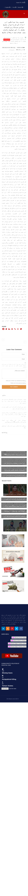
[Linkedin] (9, 329)
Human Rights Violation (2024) (18, 646)
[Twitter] (6, 329)
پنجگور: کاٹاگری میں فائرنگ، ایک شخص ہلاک (14, 426)
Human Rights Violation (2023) (18, 643)
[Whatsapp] (18, 329)
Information (5, 688)
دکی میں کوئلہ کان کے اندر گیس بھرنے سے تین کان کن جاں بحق (14, 407)
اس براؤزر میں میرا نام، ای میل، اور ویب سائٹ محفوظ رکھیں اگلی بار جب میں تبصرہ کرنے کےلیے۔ (14, 366)
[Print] (12, 329)
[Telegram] (20, 329)
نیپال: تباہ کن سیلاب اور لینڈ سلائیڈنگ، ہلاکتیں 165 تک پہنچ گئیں (14, 421)
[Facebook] (3, 329)
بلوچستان (7, 39)
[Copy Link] (15, 329)
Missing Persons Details (20, 637)
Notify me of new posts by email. (17, 383)
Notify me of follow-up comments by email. (15, 380)
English (7, 7)
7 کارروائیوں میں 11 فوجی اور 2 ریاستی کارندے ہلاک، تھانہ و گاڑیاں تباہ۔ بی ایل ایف (14, 414)
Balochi (20, 7)
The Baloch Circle (8, 47)
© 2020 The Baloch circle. (12, 698)
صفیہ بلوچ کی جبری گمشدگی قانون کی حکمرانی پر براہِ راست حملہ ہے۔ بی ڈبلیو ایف (14, 401)
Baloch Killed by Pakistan (19, 640)
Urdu (13, 7)
